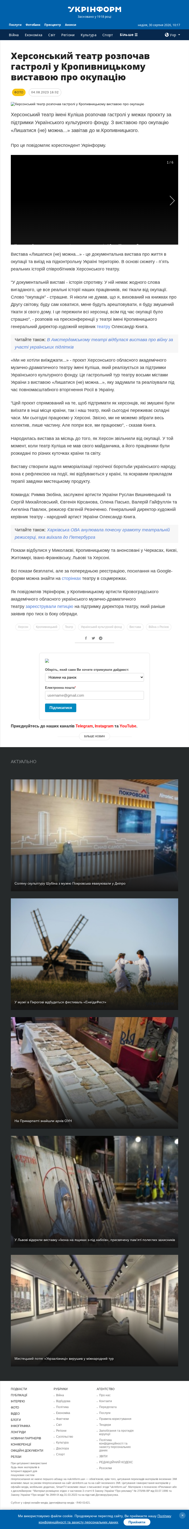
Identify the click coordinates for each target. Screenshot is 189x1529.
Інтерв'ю (18, 1401)
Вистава (135, 627)
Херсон (23, 627)
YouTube (128, 726)
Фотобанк (33, 25)
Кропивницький (46, 627)
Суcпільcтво (64, 1436)
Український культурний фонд (101, 627)
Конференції (21, 1444)
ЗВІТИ (103, 1456)
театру (103, 326)
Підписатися (60, 708)
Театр (69, 627)
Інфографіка (20, 1426)
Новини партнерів (26, 1438)
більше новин (94, 736)
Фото (15, 1407)
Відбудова (63, 1401)
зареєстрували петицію (49, 606)
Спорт (107, 35)
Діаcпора (62, 1448)
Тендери (105, 1425)
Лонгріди (18, 1432)
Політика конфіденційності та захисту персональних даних (115, 1445)
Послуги (15, 25)
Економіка (34, 35)
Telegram (84, 726)
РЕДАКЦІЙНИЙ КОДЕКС (116, 1462)
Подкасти (19, 1389)
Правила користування (115, 1419)
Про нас (104, 1395)
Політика (62, 1407)
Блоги (16, 1420)
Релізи (16, 1457)
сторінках (71, 578)
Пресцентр (52, 25)
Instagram (104, 726)
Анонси (70, 25)
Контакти (105, 1401)
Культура (88, 35)
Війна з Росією (159, 627)
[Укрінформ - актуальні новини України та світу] (94, 9)
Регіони (68, 35)
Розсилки (105, 1468)
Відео (15, 1413)
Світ (51, 35)
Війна (14, 35)
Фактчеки (62, 1419)
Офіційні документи (27, 1450)
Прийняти (136, 1522)
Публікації (19, 1395)
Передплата (108, 1407)
